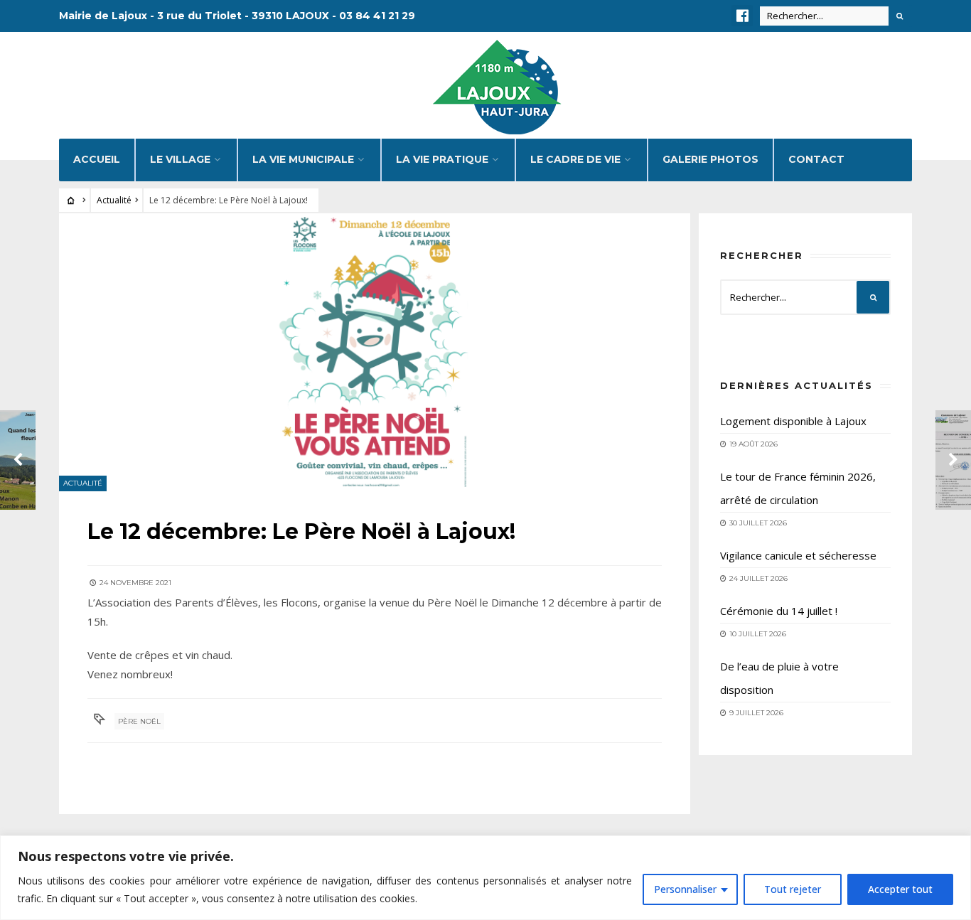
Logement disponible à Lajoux (793, 421)
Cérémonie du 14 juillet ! (778, 611)
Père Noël (139, 721)
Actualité (114, 200)
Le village (180, 159)
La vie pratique (442, 159)
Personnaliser (685, 889)
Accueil (96, 159)
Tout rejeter (792, 889)
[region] (485, 877)
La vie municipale (303, 159)
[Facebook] (742, 15)
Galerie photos (710, 159)
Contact (816, 159)
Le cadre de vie (575, 159)
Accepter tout (900, 889)
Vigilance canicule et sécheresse (798, 555)
